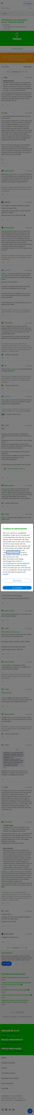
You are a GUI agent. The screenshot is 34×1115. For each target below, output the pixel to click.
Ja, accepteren (17, 588)
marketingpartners (13, 552)
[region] (17, 557)
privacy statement (23, 563)
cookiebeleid (10, 563)
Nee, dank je (17, 580)
